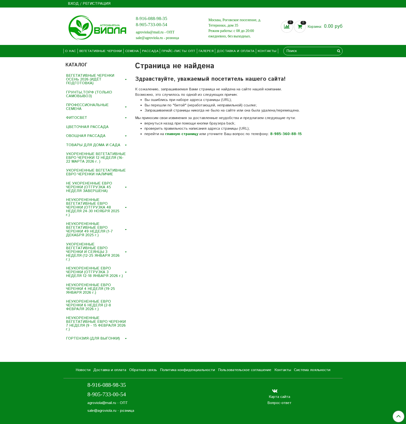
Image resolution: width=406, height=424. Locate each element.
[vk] (274, 390)
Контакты (267, 51)
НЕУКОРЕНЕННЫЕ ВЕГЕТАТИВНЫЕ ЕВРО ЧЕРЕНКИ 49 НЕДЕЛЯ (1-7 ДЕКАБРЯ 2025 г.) (89, 229)
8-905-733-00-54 (151, 24)
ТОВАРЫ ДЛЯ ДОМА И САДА (93, 145)
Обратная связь (143, 370)
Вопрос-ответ (279, 403)
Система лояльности (312, 370)
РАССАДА (150, 51)
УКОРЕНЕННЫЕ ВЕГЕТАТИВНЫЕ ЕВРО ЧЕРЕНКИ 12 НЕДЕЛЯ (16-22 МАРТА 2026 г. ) (96, 157)
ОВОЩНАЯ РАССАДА (85, 136)
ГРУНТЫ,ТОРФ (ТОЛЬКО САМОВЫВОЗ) (89, 94)
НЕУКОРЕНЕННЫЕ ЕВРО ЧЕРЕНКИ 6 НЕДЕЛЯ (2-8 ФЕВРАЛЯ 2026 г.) (88, 305)
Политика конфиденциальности (187, 370)
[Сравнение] (287, 26)
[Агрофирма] (95, 27)
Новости (83, 370)
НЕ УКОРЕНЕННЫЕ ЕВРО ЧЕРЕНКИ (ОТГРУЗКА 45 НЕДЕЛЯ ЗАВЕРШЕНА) (89, 187)
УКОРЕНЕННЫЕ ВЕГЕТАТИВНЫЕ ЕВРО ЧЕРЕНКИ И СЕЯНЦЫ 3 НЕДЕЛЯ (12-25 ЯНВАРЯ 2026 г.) (93, 252)
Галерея (206, 51)
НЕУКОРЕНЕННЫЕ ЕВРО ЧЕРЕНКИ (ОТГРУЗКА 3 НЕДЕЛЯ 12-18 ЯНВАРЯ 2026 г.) (94, 272)
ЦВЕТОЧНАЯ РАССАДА (87, 127)
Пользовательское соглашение (244, 370)
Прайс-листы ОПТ (178, 51)
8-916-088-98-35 (151, 18)
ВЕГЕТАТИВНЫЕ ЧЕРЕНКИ (100, 51)
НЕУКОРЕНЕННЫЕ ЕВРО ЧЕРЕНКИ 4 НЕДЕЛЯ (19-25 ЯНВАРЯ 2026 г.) (90, 288)
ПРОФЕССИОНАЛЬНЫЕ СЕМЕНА (87, 107)
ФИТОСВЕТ (76, 117)
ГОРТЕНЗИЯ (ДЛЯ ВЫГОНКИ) (93, 338)
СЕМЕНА (132, 51)
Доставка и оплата (235, 51)
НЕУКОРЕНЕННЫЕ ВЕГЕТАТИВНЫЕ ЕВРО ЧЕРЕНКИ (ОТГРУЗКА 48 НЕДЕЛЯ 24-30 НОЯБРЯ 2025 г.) (92, 207)
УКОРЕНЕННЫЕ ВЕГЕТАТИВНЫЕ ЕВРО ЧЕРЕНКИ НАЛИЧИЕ (96, 172)
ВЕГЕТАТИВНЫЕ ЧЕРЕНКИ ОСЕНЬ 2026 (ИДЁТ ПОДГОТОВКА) (90, 79)
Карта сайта (279, 397)
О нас (70, 51)
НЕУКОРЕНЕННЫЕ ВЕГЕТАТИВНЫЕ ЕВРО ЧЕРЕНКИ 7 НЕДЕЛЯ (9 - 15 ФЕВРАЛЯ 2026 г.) (96, 323)
